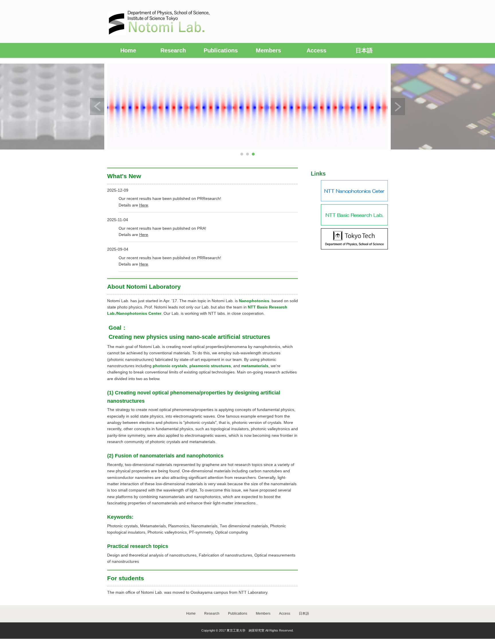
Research (173, 50)
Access (316, 50)
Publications (221, 50)
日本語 (364, 50)
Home (128, 50)
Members (268, 50)
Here (143, 205)
